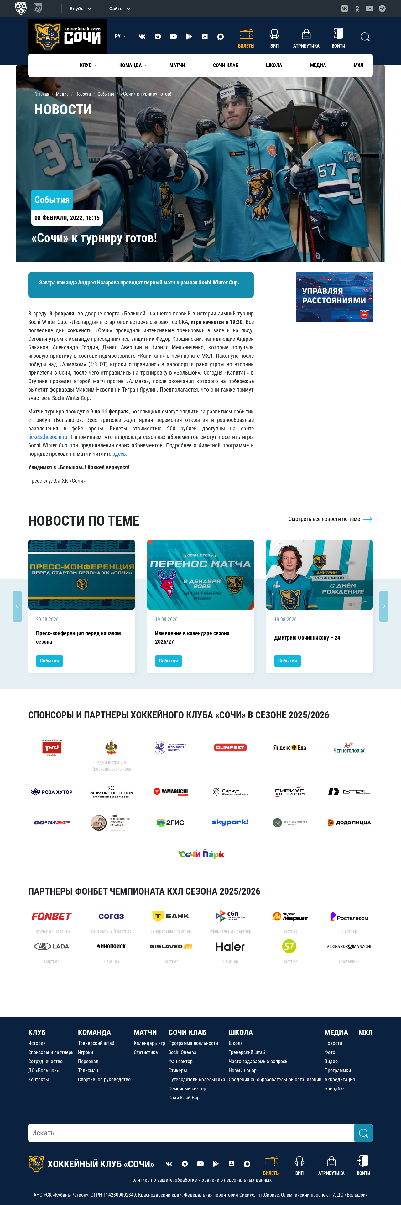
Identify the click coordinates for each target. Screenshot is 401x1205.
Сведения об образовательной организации (275, 1080)
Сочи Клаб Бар (184, 1098)
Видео (331, 1061)
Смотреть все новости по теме (325, 519)
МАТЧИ (145, 1032)
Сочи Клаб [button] (226, 65)
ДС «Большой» (43, 1070)
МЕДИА (336, 1032)
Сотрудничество (45, 1061)
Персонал (88, 1061)
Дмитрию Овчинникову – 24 (307, 637)
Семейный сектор (187, 1089)
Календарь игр (149, 1043)
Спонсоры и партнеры (51, 1052)
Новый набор (243, 1070)
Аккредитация (340, 1080)
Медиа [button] (318, 65)
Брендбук (335, 1089)
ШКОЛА (241, 1032)
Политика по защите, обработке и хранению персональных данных (200, 1180)
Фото (330, 1052)
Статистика (146, 1052)
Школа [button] (275, 65)
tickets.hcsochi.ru (47, 437)
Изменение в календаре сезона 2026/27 (192, 637)
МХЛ (358, 65)
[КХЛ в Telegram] (382, 8)
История (37, 1043)
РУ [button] (118, 36)
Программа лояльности (193, 1043)
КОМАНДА (94, 1032)
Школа (236, 1043)
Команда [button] (131, 65)
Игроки (85, 1052)
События (49, 661)
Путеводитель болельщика (197, 1080)
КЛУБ (36, 1032)
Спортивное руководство (104, 1080)
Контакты (38, 1080)
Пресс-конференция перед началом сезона (78, 637)
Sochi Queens (182, 1052)
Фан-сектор (181, 1061)
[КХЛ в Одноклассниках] (357, 8)
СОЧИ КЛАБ (187, 1032)
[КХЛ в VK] (344, 8)
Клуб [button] (86, 65)
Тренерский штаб (96, 1043)
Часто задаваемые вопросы (259, 1061)
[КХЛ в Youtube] (369, 8)
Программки (338, 1070)
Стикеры (178, 1070)
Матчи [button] (177, 65)
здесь (119, 453)
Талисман (88, 1070)
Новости (333, 1043)
